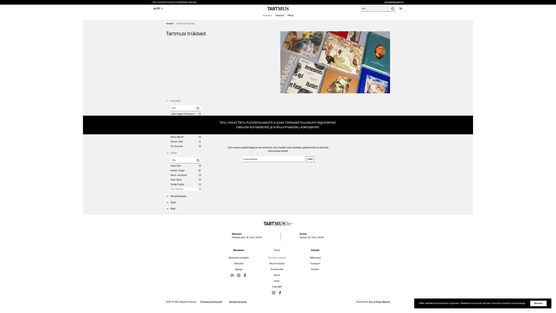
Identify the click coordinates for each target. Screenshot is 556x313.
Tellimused (315, 258)
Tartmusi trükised (185, 23)
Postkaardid (277, 269)
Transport (315, 263)
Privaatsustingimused (211, 302)
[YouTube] (232, 275)
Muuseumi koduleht (239, 258)
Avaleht (169, 23)
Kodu (276, 281)
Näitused (238, 263)
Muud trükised (276, 263)
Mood (277, 275)
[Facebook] (245, 275)
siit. (194, 2)
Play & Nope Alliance (379, 302)
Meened (280, 15)
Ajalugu (239, 269)
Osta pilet (277, 287)
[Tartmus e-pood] (278, 8)
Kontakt (315, 269)
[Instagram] (238, 275)
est (158, 8)
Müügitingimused (238, 302)
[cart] (401, 9)
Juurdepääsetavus (394, 2)
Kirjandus (267, 15)
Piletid (290, 15)
